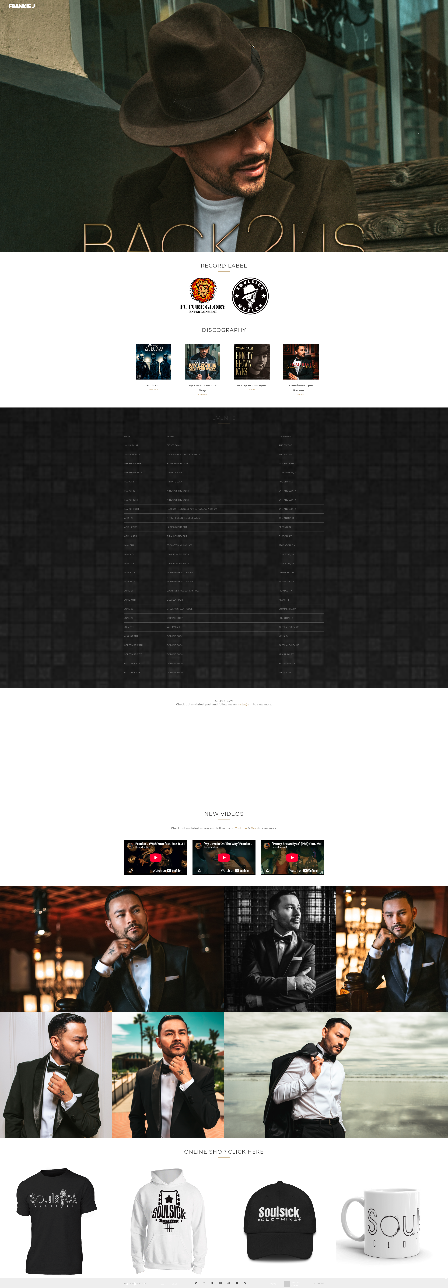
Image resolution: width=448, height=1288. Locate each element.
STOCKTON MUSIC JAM (179, 545)
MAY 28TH (129, 581)
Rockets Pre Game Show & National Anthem (192, 508)
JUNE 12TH (129, 590)
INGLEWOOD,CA (287, 463)
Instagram (245, 704)
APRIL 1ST (129, 518)
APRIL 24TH (130, 536)
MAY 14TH (129, 554)
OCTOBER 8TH (132, 663)
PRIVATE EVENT (175, 472)
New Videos (224, 814)
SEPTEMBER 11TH (133, 645)
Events (224, 418)
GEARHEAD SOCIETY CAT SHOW (184, 454)
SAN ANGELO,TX (287, 490)
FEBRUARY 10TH (133, 463)
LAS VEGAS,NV (286, 554)
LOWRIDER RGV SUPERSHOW (183, 590)
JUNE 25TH (130, 617)
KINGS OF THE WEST (178, 490)
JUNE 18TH (130, 599)
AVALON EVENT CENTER (180, 572)
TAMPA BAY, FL (286, 572)
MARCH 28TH (131, 508)
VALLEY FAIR (173, 627)
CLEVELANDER (175, 599)
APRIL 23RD (131, 527)
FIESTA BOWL (174, 445)
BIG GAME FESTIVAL (177, 463)
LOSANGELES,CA (288, 472)
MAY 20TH (129, 572)
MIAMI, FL (284, 599)
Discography (224, 330)
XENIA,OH (284, 636)
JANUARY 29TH (132, 454)
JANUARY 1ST (131, 445)
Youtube (241, 828)
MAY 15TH (129, 563)
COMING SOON (175, 617)
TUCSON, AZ (285, 536)
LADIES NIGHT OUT (177, 527)
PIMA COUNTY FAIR (177, 536)
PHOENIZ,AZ (285, 445)
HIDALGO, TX (285, 590)
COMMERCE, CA (287, 608)
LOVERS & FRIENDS (178, 554)
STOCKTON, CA (287, 545)
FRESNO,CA (285, 527)
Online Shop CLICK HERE (224, 1152)
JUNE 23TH (130, 608)
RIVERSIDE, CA (287, 581)
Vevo (254, 828)
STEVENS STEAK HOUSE (179, 608)
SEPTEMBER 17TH (133, 654)
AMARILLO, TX (286, 654)
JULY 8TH (129, 627)
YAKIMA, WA (285, 672)
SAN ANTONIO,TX (288, 518)
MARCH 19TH (131, 499)
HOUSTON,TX (286, 481)
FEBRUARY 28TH (133, 472)
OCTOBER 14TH (132, 672)
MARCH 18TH (131, 490)
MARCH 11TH (130, 481)
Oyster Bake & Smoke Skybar (183, 518)
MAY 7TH (129, 545)
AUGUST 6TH (131, 636)
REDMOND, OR (287, 663)
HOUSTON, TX (286, 617)
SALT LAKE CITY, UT (289, 627)
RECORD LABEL (224, 265)
